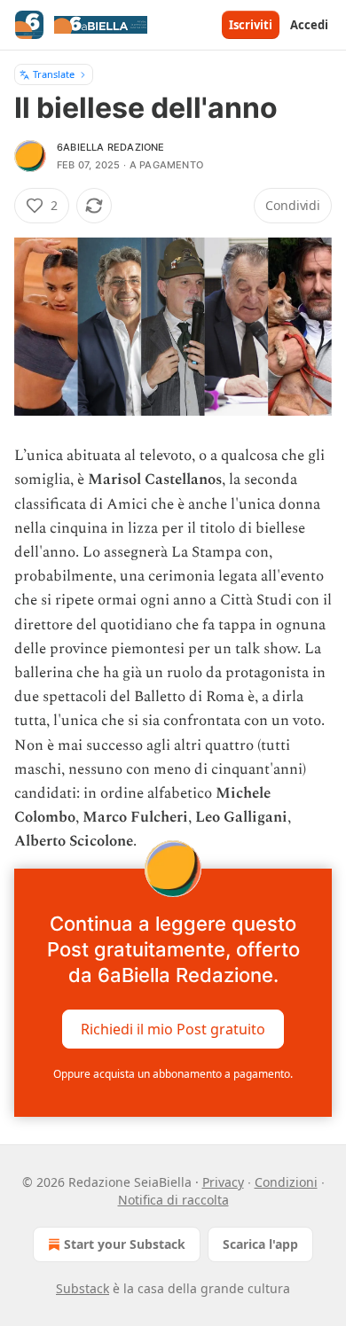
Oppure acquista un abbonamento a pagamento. (173, 1073)
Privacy (223, 1182)
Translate (54, 74)
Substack (82, 1288)
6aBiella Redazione (111, 147)
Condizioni (286, 1182)
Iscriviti (250, 25)
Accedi (309, 25)
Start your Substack (124, 1244)
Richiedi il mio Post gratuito (173, 1028)
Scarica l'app (260, 1244)
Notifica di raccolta (173, 1199)
